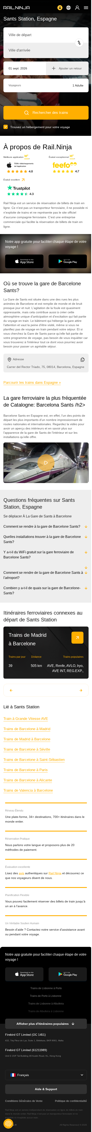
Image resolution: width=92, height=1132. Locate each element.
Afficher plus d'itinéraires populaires (42, 1023)
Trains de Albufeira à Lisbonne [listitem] (45, 1011)
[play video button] (46, 462)
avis (21, 873)
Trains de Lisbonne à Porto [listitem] (45, 988)
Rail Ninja (55, 873)
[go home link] (16, 7)
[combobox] (32, 35)
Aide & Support (45, 1089)
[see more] (77, 638)
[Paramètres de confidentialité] (8, 1124)
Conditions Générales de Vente (24, 1101)
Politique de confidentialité (70, 1101)
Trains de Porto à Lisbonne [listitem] (46, 995)
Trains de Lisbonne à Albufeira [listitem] (45, 1003)
